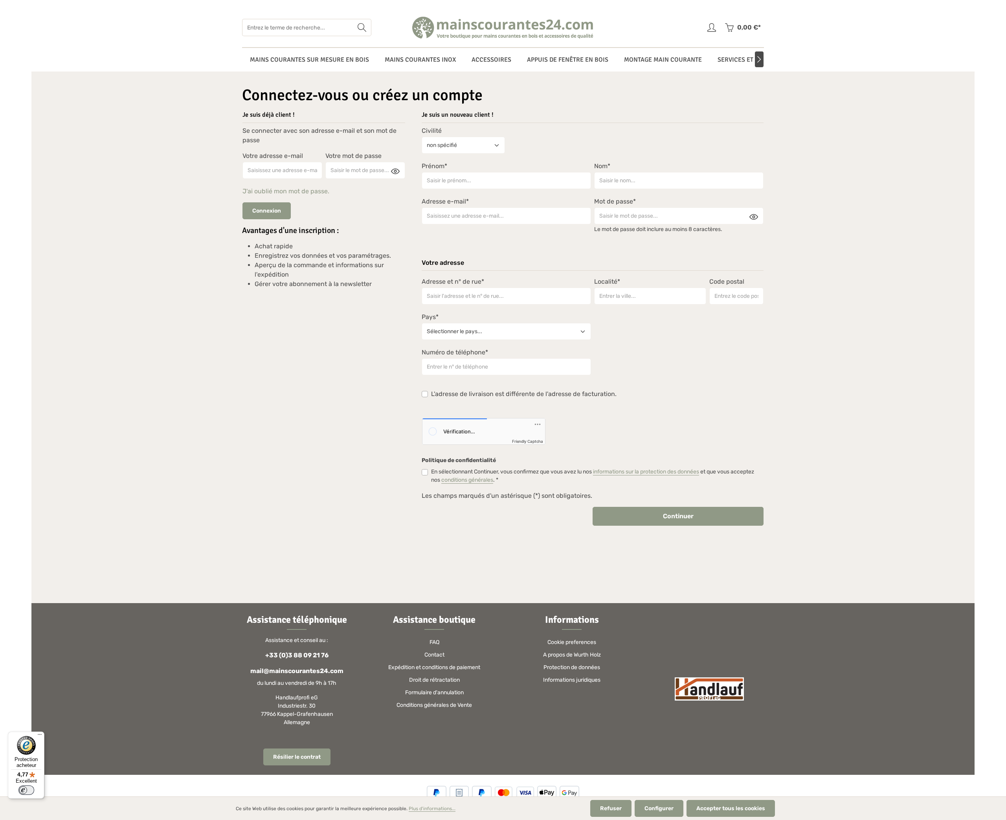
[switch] (26, 790)
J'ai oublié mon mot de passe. (285, 191)
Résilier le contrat (297, 757)
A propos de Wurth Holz (572, 654)
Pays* (430, 317)
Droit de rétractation (434, 680)
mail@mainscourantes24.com (296, 671)
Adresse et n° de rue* (453, 281)
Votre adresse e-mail (272, 156)
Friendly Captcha (527, 441)
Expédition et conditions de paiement (434, 667)
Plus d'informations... (432, 808)
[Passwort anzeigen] (395, 171)
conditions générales (467, 480)
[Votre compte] (711, 27)
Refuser (611, 808)
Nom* (602, 166)
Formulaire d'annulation (434, 692)
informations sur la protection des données (646, 471)
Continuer (678, 516)
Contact (434, 654)
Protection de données (571, 667)
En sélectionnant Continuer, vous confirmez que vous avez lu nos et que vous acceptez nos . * (592, 475)
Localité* (607, 281)
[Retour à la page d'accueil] (503, 27)
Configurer (659, 808)
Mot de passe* (615, 201)
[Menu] (39, 736)
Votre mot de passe (353, 156)
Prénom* (434, 166)
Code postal (726, 281)
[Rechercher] (362, 27)
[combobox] (297, 27)
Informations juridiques (571, 680)
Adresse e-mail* (445, 201)
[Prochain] (759, 59)
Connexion (266, 210)
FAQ (434, 642)
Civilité (432, 130)
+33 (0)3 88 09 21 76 (297, 655)
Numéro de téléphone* (455, 352)
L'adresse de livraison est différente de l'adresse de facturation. (524, 394)
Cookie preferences (571, 642)
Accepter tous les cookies (730, 808)
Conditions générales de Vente (434, 705)
